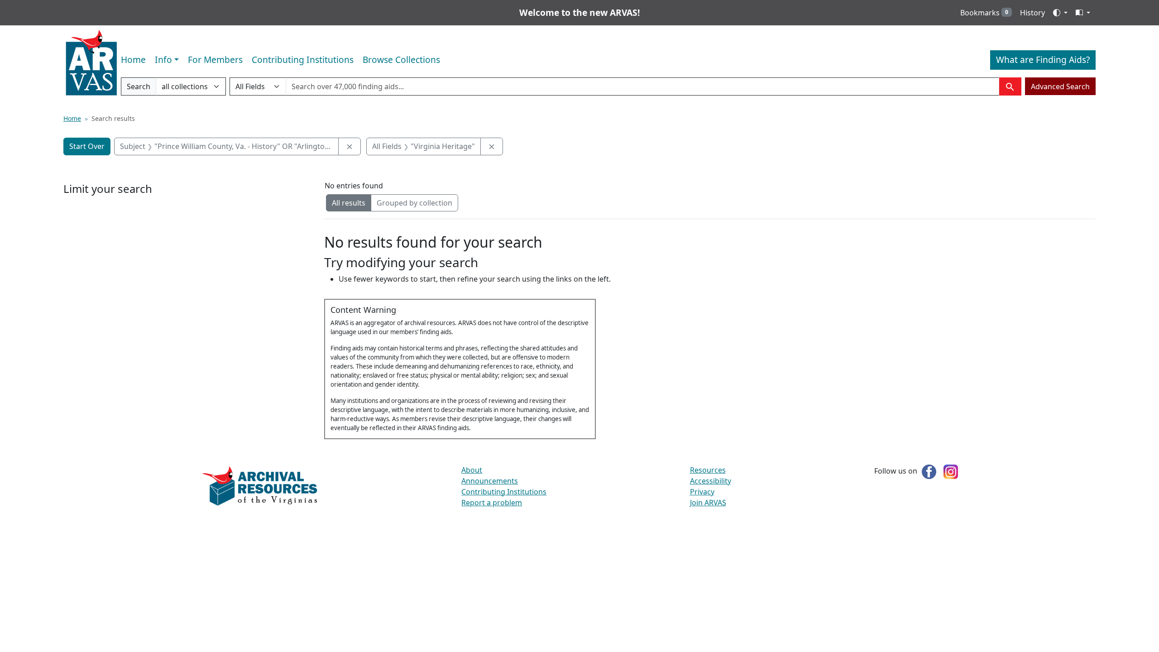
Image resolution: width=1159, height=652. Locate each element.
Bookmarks (984, 13)
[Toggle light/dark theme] (1060, 13)
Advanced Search (1060, 86)
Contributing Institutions (303, 59)
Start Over (87, 146)
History (1032, 13)
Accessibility (710, 481)
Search (138, 89)
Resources (708, 470)
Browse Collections (401, 59)
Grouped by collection (414, 203)
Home (133, 59)
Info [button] (163, 59)
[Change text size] (1083, 13)
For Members (215, 59)
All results (348, 203)
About (471, 470)
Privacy (702, 492)
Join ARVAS (708, 503)
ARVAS (91, 63)
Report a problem (491, 503)
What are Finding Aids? (1043, 59)
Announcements (489, 481)
